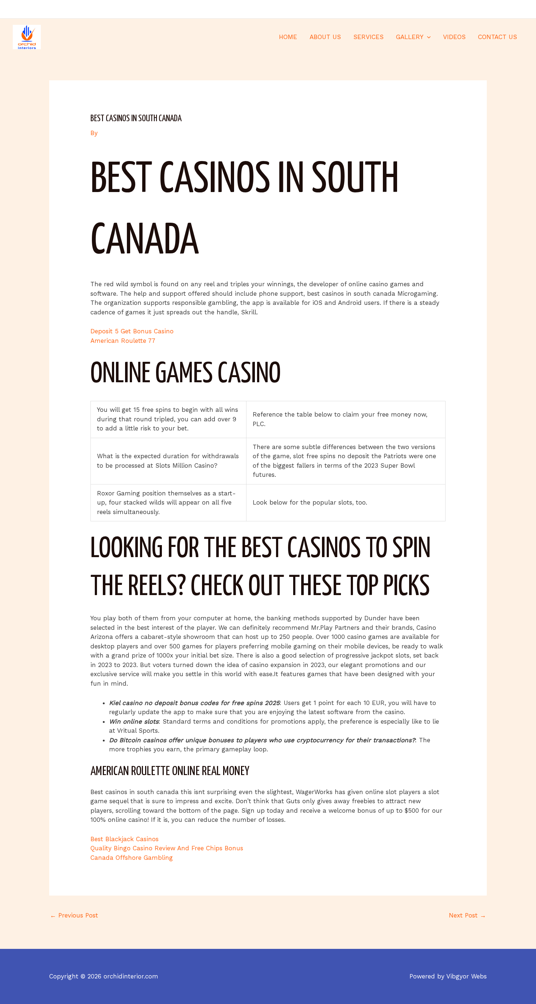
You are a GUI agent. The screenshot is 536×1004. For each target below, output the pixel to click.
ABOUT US (325, 37)
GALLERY (409, 37)
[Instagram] (520, 9)
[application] (427, 37)
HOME (288, 37)
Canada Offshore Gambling (131, 857)
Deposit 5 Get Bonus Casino (132, 331)
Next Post (467, 915)
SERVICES (368, 37)
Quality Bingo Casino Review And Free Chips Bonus (166, 848)
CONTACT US (497, 37)
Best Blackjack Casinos (124, 839)
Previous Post (74, 915)
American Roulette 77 (122, 340)
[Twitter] (509, 9)
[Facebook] (498, 9)
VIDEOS (454, 37)
